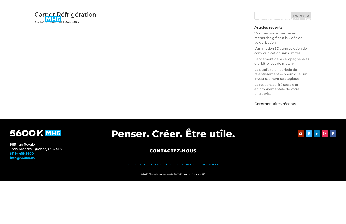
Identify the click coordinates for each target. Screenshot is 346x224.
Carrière (311, 19)
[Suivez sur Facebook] (333, 133)
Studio (213, 19)
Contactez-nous (173, 151)
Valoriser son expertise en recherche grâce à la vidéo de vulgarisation (278, 37)
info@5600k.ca (22, 158)
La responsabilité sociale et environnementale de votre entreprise (276, 89)
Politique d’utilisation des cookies (194, 164)
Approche (267, 19)
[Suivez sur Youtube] (301, 133)
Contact (329, 19)
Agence (248, 19)
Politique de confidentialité (148, 164)
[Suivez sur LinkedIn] (317, 133)
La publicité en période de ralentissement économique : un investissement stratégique (280, 74)
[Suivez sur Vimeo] (309, 133)
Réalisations (193, 19)
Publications (289, 19)
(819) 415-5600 (22, 153)
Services (230, 19)
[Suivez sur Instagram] (325, 133)
